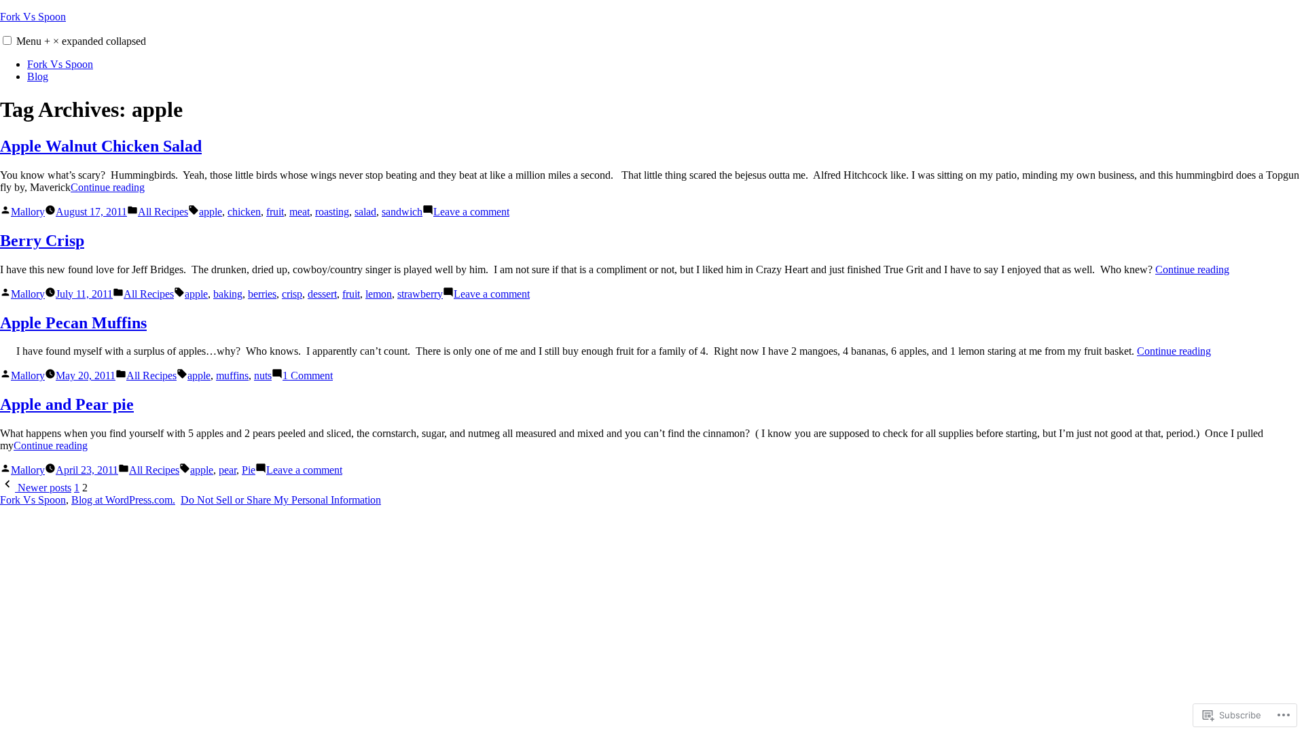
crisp (292, 294)
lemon (378, 294)
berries (262, 294)
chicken (244, 211)
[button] (7, 40)
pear (227, 470)
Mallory (28, 211)
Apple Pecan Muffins (73, 323)
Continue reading (108, 187)
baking (227, 294)
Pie (248, 470)
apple (210, 211)
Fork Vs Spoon (33, 16)
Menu (81, 41)
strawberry (420, 294)
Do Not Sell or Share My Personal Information (281, 500)
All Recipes (163, 211)
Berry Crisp (42, 240)
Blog (37, 76)
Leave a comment (471, 211)
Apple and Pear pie (67, 404)
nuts (263, 375)
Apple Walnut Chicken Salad (101, 146)
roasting (332, 211)
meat (299, 211)
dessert (322, 294)
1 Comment (308, 375)
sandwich (402, 211)
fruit (275, 211)
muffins (232, 375)
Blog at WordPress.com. (123, 500)
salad (365, 211)
